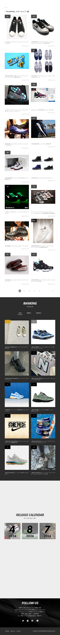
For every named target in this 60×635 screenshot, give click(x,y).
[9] (17, 457)
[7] (17, 426)
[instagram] (32, 621)
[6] (43, 394)
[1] (17, 332)
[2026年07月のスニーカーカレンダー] (48, 531)
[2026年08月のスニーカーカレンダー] (30, 531)
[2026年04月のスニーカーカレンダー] (12, 531)
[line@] (37, 621)
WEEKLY (29, 313)
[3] (17, 363)
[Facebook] (28, 621)
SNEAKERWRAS (43, 631)
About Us (13, 631)
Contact (19, 631)
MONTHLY (38, 313)
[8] (43, 426)
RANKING (30, 303)
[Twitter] (23, 621)
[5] (17, 394)
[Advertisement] (30, 556)
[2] (43, 332)
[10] (43, 457)
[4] (43, 363)
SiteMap (7, 631)
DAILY (20, 313)
